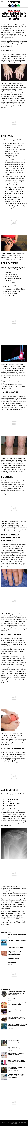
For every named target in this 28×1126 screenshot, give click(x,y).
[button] (2, 1)
